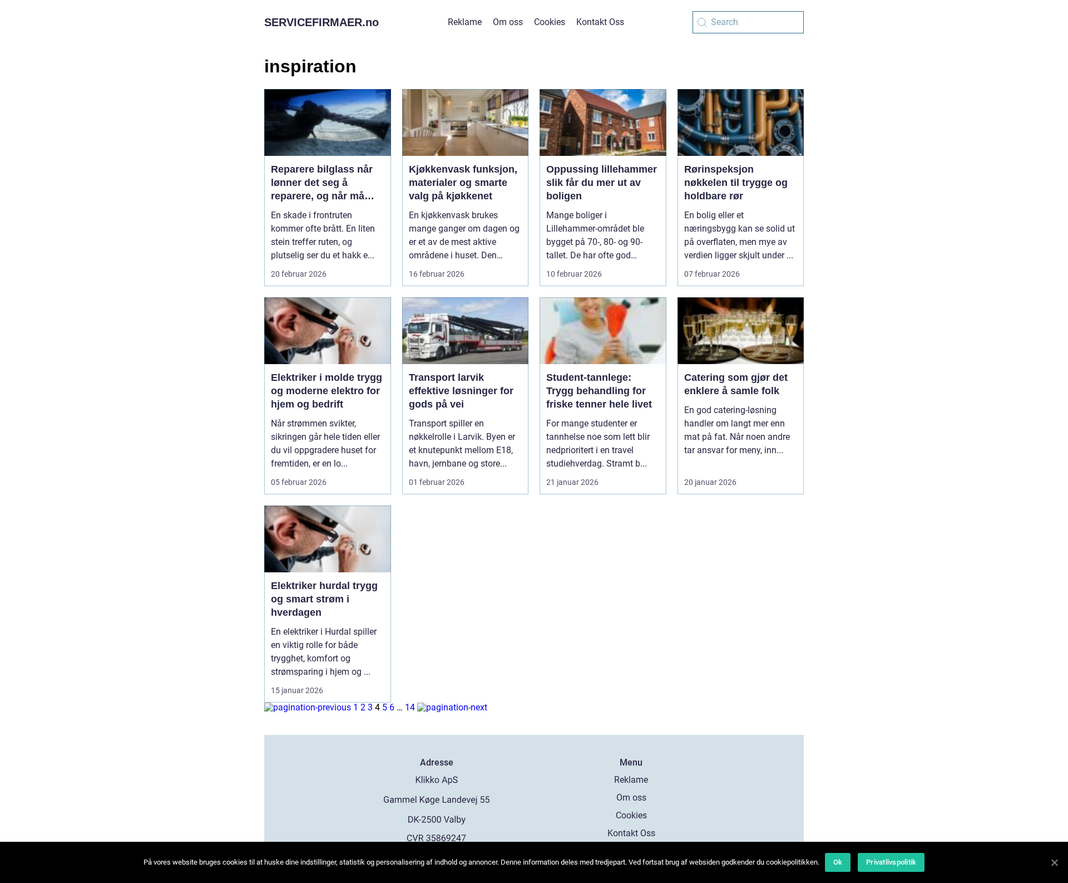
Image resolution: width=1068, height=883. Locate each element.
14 (410, 707)
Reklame (465, 22)
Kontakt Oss (600, 22)
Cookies (549, 22)
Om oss (508, 22)
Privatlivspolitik (891, 862)
